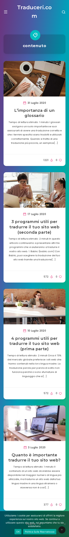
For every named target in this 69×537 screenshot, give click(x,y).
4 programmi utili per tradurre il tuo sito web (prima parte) (34, 343)
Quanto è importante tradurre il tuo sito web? (34, 458)
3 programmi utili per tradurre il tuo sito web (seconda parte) (34, 227)
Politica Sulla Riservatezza (39, 531)
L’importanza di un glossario (34, 113)
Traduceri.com (34, 11)
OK (18, 531)
